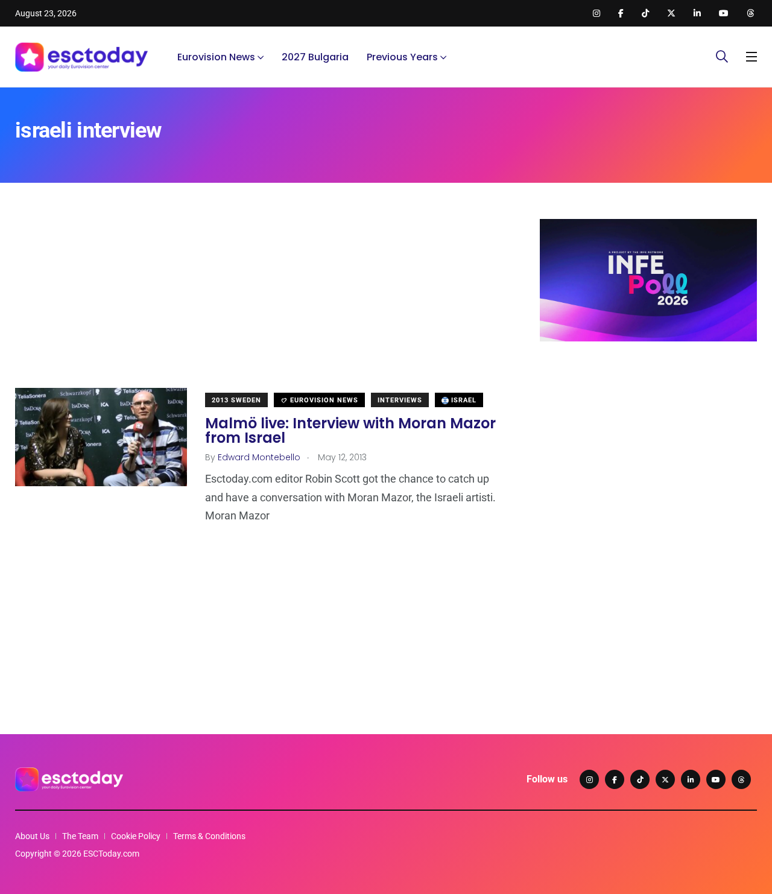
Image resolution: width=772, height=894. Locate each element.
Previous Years (402, 57)
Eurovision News (216, 57)
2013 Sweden (236, 400)
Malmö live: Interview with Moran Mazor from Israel (350, 430)
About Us (32, 836)
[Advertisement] (259, 303)
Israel (462, 400)
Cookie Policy (135, 836)
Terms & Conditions (209, 836)
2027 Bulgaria (315, 57)
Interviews (400, 400)
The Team (80, 836)
